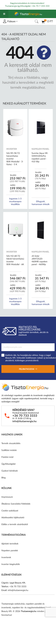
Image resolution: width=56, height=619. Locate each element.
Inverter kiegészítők (10, 564)
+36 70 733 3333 (24, 415)
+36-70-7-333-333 (40, 6)
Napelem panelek (9, 551)
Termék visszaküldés (10, 443)
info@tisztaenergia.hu (24, 421)
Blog (3, 478)
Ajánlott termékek (9, 544)
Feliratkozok (27, 369)
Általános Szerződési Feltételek (15, 504)
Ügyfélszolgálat (8, 464)
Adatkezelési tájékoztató (12, 518)
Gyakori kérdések (9, 471)
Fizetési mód (7, 457)
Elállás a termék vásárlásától (14, 524)
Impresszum (7, 497)
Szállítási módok (9, 450)
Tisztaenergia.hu (28, 611)
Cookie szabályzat (9, 511)
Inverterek (6, 557)
